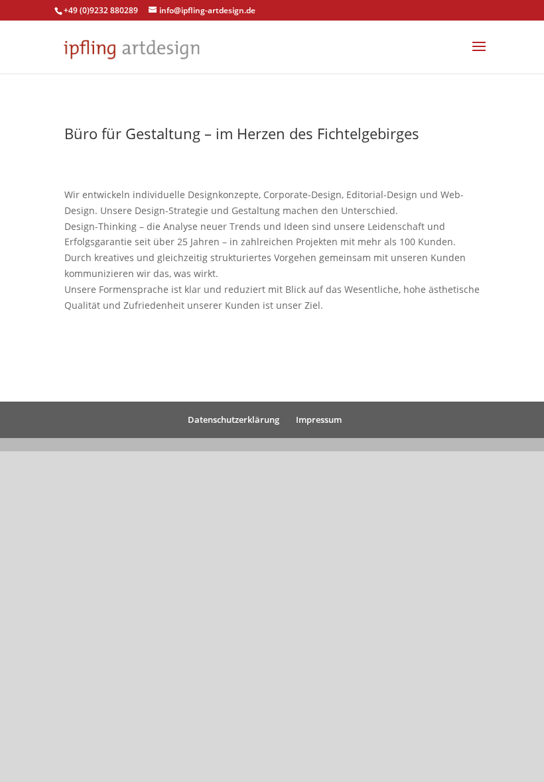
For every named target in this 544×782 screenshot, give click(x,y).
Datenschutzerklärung (233, 419)
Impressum (319, 419)
